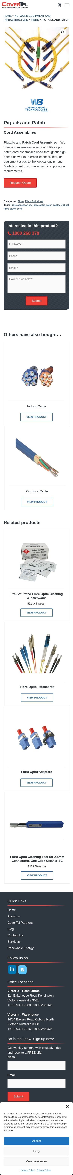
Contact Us (15, 935)
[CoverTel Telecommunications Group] (15, 5)
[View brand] (36, 112)
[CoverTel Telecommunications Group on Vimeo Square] (22, 969)
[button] (67, 1106)
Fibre (35, 19)
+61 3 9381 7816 (19, 1029)
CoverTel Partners (20, 922)
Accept (36, 1140)
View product (36, 416)
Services (13, 941)
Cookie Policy (28, 1170)
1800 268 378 (25, 233)
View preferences (36, 1161)
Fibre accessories (21, 205)
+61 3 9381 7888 (19, 1005)
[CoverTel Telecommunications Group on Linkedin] (12, 969)
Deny (36, 1151)
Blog (10, 929)
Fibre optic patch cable (46, 205)
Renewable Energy (20, 948)
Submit (36, 301)
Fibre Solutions (34, 201)
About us (13, 916)
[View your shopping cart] (59, 5)
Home (8, 15)
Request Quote (20, 183)
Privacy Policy (43, 1170)
